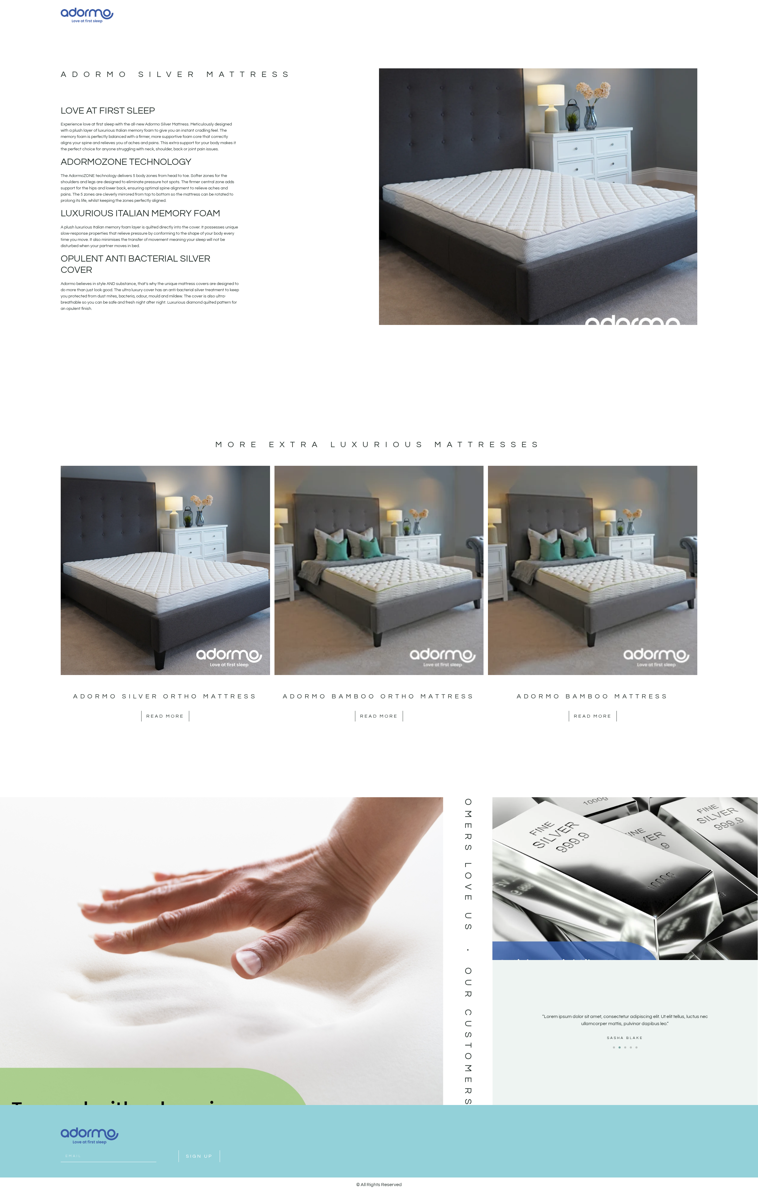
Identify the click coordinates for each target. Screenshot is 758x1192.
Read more (165, 716)
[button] (614, 1047)
